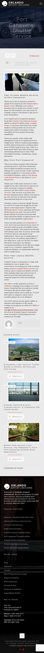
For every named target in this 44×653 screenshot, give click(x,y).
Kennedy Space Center (14, 210)
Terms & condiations (12, 589)
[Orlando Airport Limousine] (16, 3)
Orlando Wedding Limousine (16, 544)
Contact (7, 570)
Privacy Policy (10, 585)
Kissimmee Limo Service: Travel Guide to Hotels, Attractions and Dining (21, 367)
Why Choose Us (10, 582)
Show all (35, 56)
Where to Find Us (11, 578)
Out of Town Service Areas (15, 574)
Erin (30, 63)
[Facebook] (20, 649)
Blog (6, 563)
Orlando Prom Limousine (14, 540)
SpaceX (12, 212)
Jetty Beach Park (11, 177)
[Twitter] (23, 649)
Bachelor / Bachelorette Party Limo (19, 517)
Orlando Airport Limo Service (22, 645)
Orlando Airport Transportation (17, 532)
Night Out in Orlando (12, 529)
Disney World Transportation (16, 548)
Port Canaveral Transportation (17, 536)
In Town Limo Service (13, 525)
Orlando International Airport (24, 121)
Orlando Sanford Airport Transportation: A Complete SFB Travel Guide (22, 407)
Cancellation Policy (12, 593)
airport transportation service (23, 268)
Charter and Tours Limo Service (17, 521)
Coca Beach (32, 175)
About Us (8, 566)
